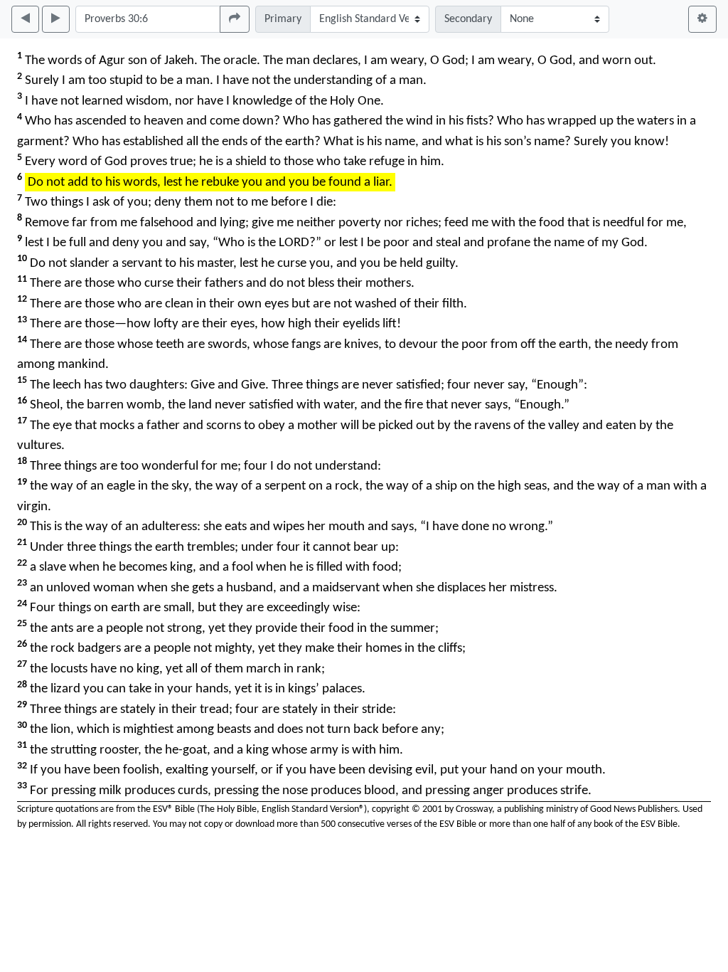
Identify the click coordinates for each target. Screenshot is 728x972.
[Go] (235, 19)
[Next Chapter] (56, 19)
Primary (282, 19)
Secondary (468, 19)
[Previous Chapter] (25, 19)
